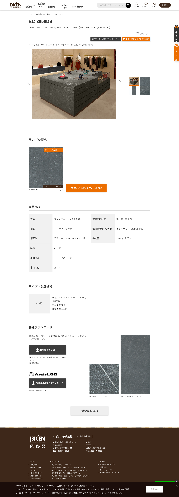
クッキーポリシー (101, 493)
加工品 (32, 470)
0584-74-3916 (63, 451)
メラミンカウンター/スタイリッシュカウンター (68, 467)
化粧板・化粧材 (36, 467)
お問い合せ (104, 467)
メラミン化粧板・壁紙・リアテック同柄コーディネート (71, 476)
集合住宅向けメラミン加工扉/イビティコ (65, 473)
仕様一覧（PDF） (36, 473)
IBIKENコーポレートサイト (109, 473)
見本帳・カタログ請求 (108, 464)
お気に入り (146, 7)
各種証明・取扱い (36, 479)
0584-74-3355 (96, 451)
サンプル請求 (52, 150)
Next (120, 82)
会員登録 (165, 5)
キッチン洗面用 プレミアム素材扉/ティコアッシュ (69, 470)
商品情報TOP (35, 465)
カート (154, 7)
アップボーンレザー (58, 479)
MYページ (136, 7)
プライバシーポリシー (108, 470)
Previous (28, 82)
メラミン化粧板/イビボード (61, 465)
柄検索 (102, 462)
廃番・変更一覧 (36, 476)
